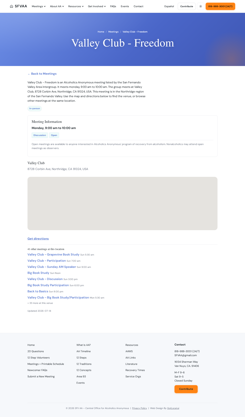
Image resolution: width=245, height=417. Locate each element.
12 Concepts (83, 370)
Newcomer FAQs (37, 370)
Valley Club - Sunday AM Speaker (52, 267)
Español (169, 6)
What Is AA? (83, 345)
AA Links (131, 357)
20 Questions (36, 351)
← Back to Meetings (42, 74)
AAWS (129, 351)
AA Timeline (83, 351)
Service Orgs (133, 376)
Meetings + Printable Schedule (46, 364)
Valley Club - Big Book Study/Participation (58, 298)
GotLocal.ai (173, 408)
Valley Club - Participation (47, 261)
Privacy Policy (139, 408)
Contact (138, 6)
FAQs (113, 6)
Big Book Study (38, 273)
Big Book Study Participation (48, 285)
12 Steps (81, 357)
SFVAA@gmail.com (185, 355)
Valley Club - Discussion (45, 279)
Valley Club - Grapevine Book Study (54, 254)
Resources (74, 6)
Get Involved (95, 6)
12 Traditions (84, 364)
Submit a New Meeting (41, 376)
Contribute (186, 6)
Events (125, 6)
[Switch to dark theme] (200, 6)
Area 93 (81, 376)
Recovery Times (135, 370)
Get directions (38, 239)
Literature (131, 364)
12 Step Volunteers (39, 357)
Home (101, 31)
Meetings (37, 6)
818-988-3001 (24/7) (220, 6)
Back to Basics (38, 291)
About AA (55, 6)
